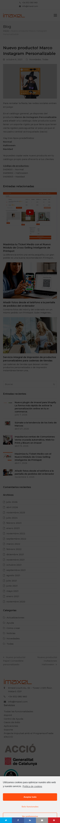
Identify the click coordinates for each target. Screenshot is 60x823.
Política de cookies (32, 786)
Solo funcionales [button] (30, 806)
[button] (6, 820)
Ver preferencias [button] (30, 816)
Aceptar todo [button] (30, 797)
